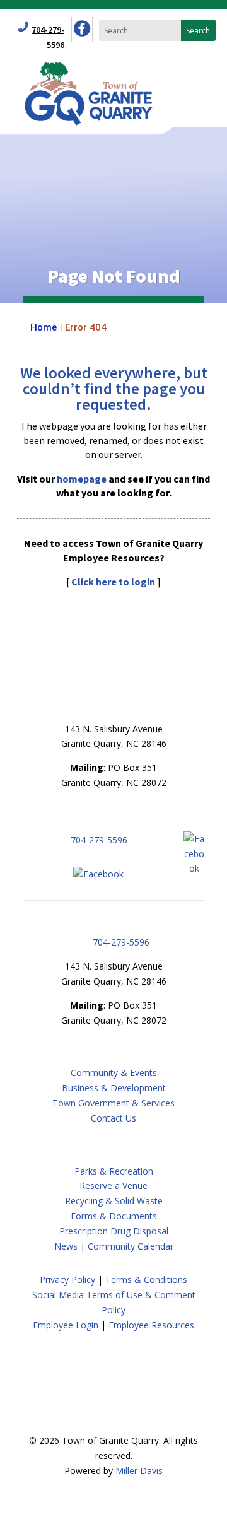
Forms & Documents (114, 1216)
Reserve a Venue (113, 1186)
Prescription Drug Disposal (113, 1231)
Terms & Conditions (146, 1280)
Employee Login (65, 1325)
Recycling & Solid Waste (114, 1201)
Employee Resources (151, 1325)
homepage (82, 478)
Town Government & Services (113, 1103)
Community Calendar (130, 1246)
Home (43, 327)
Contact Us (113, 1118)
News (66, 1246)
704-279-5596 (99, 840)
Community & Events (114, 1073)
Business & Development (114, 1088)
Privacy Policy (67, 1280)
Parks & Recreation (113, 1171)
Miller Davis (139, 1471)
